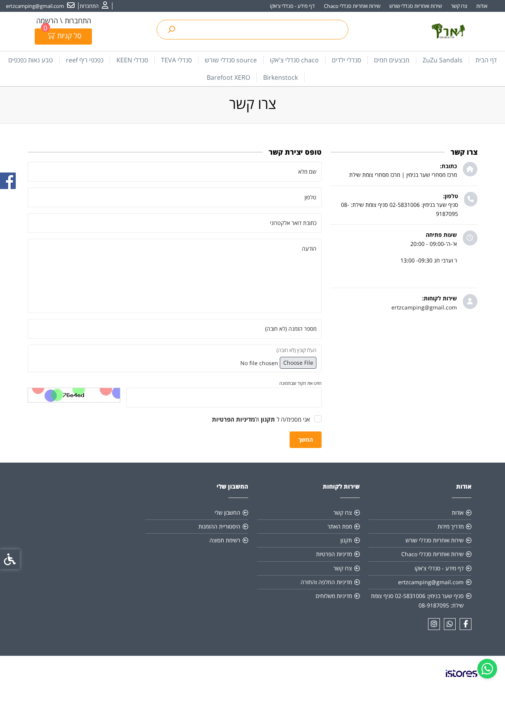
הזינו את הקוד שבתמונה (300, 383)
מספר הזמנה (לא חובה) (290, 328)
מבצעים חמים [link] (392, 60)
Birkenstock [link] (280, 77)
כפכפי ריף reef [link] (84, 60)
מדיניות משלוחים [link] (334, 596)
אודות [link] (481, 5)
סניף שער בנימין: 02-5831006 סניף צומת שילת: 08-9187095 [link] (417, 600)
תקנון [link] (346, 540)
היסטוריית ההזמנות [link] (219, 526)
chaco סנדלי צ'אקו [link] (294, 60)
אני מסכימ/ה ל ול (261, 419)
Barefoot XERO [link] (228, 77)
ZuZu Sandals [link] (442, 60)
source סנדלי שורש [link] (231, 60)
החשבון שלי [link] (227, 512)
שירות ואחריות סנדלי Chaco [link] (352, 5)
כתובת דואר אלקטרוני (293, 223)
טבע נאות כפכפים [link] (30, 60)
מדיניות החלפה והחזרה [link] (326, 582)
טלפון (310, 197)
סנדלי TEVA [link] (176, 60)
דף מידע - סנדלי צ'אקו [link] (292, 5)
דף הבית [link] (486, 60)
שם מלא (307, 171)
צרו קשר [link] (459, 5)
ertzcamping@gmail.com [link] (424, 307)
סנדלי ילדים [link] (346, 60)
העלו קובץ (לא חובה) (296, 350)
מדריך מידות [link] (451, 526)
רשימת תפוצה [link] (224, 540)
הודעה (309, 248)
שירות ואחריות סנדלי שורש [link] (415, 5)
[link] (487, 669)
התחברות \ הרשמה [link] (63, 20)
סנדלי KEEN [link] (132, 60)
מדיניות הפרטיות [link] (334, 554)
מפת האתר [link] (339, 526)
